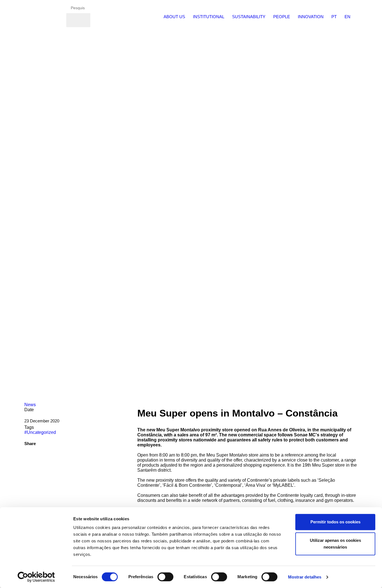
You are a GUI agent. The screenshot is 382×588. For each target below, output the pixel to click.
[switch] (165, 576)
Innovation (311, 16)
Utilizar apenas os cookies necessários (335, 543)
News (30, 404)
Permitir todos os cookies (335, 521)
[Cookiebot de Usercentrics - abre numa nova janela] (36, 577)
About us (174, 16)
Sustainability (248, 16)
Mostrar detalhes (305, 577)
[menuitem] (174, 16)
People (281, 16)
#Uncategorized (40, 432)
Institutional (208, 16)
